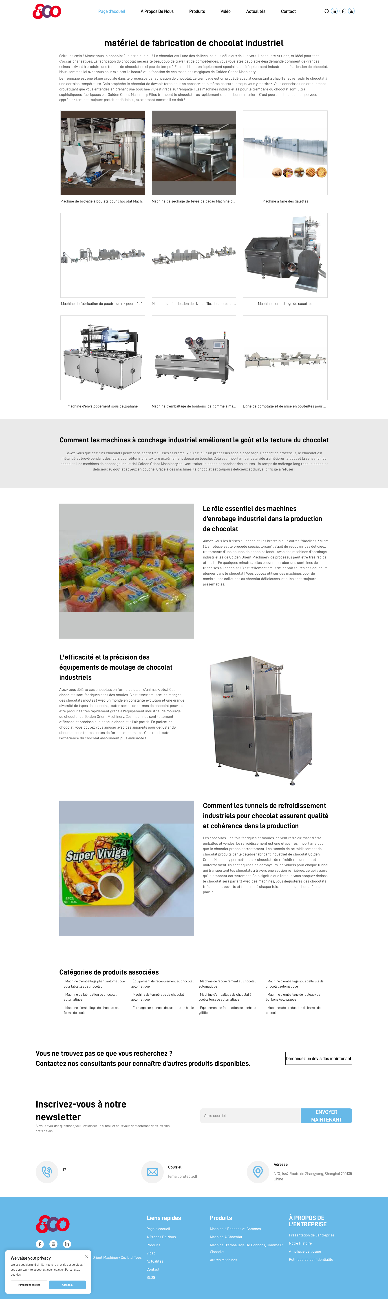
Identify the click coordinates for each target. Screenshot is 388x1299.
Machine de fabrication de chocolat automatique (90, 997)
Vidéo (226, 11)
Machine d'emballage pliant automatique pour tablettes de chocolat (94, 983)
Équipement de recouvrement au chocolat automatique (162, 983)
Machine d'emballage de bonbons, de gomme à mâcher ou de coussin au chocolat (218, 406)
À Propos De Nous (157, 11)
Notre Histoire (300, 1243)
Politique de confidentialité (311, 1259)
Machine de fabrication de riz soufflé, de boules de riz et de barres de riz (210, 304)
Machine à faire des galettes (285, 201)
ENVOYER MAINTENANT (326, 1115)
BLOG (151, 1277)
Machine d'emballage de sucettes (285, 304)
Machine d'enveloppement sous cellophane (103, 406)
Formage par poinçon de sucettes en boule (163, 1008)
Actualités (255, 11)
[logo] (46, 11)
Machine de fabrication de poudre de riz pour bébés (102, 304)
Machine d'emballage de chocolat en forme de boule (91, 1010)
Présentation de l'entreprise (311, 1235)
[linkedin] (67, 1244)
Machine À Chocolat (226, 1237)
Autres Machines (223, 1260)
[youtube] (53, 1244)
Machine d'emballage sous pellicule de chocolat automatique (295, 983)
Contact (288, 11)
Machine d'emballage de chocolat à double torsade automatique (224, 997)
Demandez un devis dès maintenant (318, 1058)
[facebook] (40, 1244)
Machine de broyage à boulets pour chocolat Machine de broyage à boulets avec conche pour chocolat (143, 201)
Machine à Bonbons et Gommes (235, 1229)
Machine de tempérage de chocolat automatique (157, 997)
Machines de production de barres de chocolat (293, 1010)
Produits (197, 11)
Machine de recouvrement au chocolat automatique (227, 983)
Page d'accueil (111, 11)
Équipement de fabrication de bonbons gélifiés (227, 1010)
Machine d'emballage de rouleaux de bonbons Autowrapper (293, 997)
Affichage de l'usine (305, 1251)
